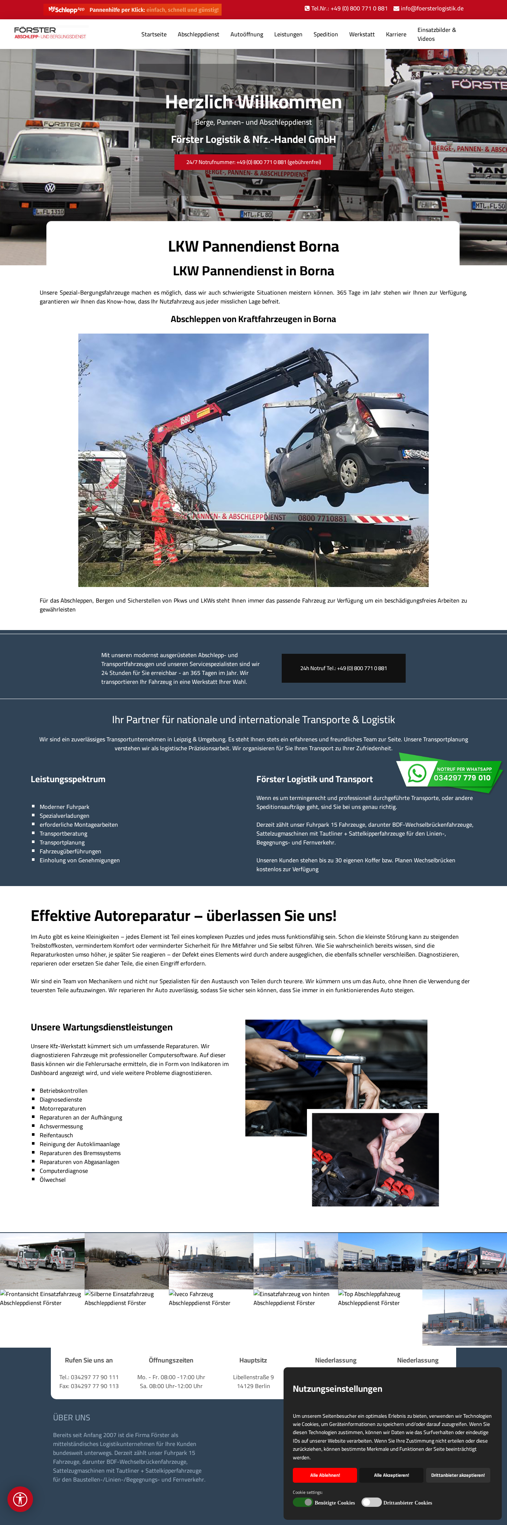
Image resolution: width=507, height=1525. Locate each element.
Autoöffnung (246, 34)
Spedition (326, 34)
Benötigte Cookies (335, 1503)
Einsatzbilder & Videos (437, 34)
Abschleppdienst (198, 34)
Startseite (154, 34)
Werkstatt (362, 34)
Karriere (396, 34)
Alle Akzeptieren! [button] (391, 1475)
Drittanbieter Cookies (407, 1503)
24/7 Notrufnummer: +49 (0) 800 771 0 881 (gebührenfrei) (253, 162)
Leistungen (288, 34)
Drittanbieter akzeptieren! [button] (458, 1475)
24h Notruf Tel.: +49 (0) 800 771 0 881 (343, 668)
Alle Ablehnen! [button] (325, 1475)
